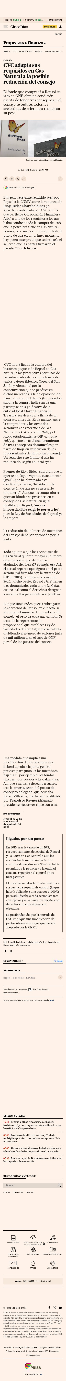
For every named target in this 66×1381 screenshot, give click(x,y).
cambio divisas (33, 1254)
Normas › (58, 961)
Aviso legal (18, 1347)
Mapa (41, 1351)
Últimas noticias (14, 1116)
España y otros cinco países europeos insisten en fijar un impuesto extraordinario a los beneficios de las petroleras (32, 1125)
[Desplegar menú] (5, 27)
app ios (33, 1268)
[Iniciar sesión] (60, 26)
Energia (38, 52)
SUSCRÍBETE (49, 27)
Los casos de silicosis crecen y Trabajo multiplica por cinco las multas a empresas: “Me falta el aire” (31, 1138)
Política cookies (31, 1347)
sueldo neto (52, 1242)
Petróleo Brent (55, 20)
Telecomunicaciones (22, 52)
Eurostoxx (18, 1193)
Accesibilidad (32, 1351)
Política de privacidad (15, 1351)
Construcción (52, 52)
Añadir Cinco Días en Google (21, 187)
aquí (52, 1000)
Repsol (6, 977)
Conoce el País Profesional (33, 1281)
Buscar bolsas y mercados (19, 1176)
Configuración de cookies (50, 1347)
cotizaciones (13, 1268)
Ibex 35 (8, 20)
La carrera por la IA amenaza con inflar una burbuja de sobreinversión (32, 1160)
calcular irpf (13, 1242)
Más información (10, 993)
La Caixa (30, 977)
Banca (7, 52)
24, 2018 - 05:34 (37, 170)
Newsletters (54, 1351)
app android (52, 1268)
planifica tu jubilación (13, 1255)
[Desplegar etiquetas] (60, 977)
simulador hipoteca (33, 1242)
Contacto (8, 1347)
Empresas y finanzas (24, 43)
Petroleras (18, 977)
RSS (46, 1351)
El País (58, 34)
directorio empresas (52, 1254)
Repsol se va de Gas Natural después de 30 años (12, 823)
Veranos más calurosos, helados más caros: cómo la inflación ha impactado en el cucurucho (32, 1150)
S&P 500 (29, 20)
